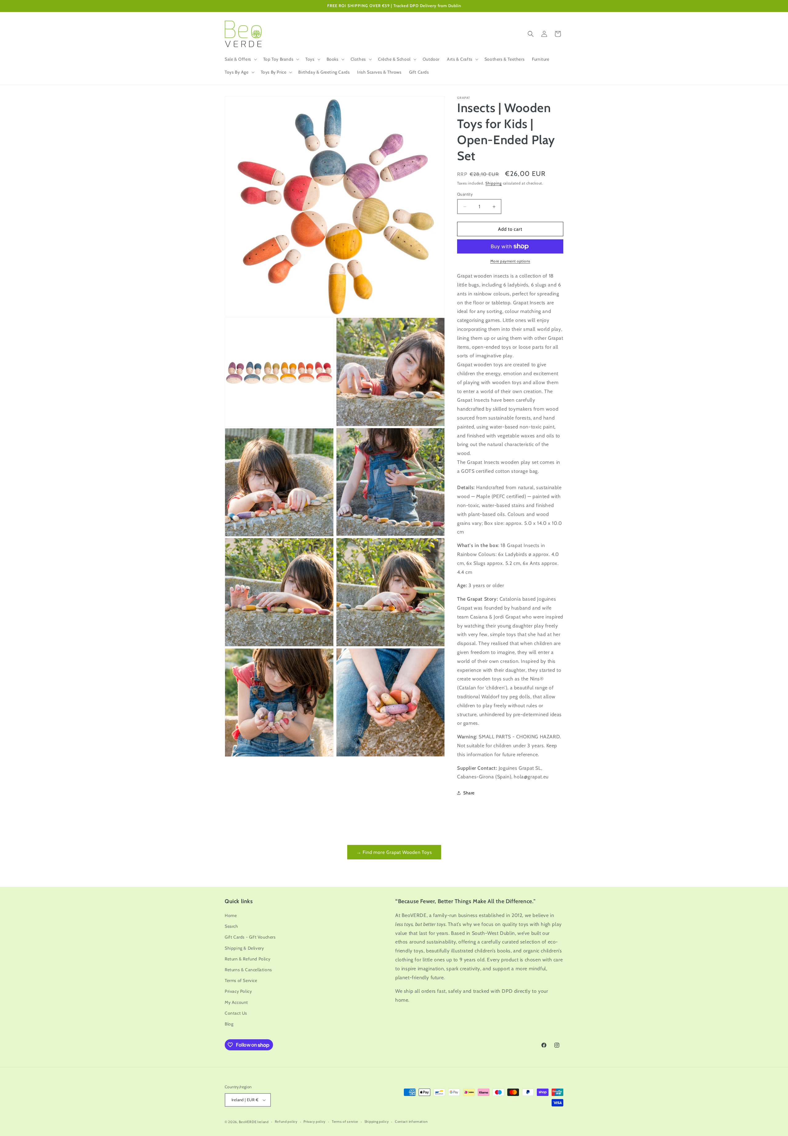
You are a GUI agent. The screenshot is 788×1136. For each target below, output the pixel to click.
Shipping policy (376, 1121)
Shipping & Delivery (244, 948)
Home (231, 915)
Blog (229, 1024)
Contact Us (236, 1013)
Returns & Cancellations (248, 969)
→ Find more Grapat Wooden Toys (394, 852)
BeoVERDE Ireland (254, 1122)
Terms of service (345, 1121)
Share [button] (469, 793)
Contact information (411, 1121)
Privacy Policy (238, 991)
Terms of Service (241, 980)
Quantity (465, 194)
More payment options (510, 261)
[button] (240, 59)
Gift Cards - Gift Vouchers (250, 937)
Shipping (493, 183)
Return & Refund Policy (247, 959)
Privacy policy (315, 1121)
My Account (236, 1002)
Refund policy (286, 1121)
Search (231, 926)
